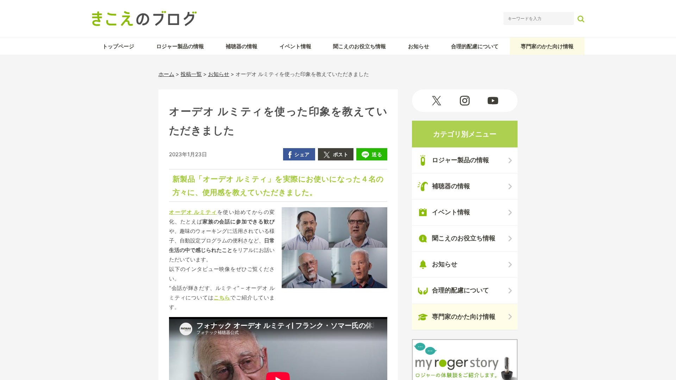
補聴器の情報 (241, 46)
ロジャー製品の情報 (180, 46)
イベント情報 (295, 46)
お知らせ (418, 46)
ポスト (341, 154)
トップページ (118, 46)
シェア (302, 154)
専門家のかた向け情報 (547, 46)
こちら (222, 297)
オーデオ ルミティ (193, 212)
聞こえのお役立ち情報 (359, 46)
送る (377, 154)
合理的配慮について (475, 46)
